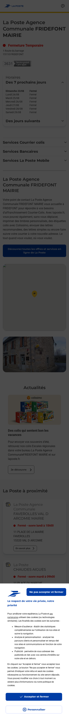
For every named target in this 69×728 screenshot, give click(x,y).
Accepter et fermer (36, 696)
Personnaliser (36, 709)
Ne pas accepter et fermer (46, 592)
